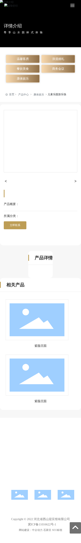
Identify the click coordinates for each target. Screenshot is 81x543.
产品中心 (23, 94)
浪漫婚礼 (58, 58)
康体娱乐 (23, 78)
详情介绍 (13, 25)
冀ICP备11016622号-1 (42, 524)
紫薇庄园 (40, 345)
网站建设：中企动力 (31, 530)
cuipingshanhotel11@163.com (40, 464)
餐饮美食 (23, 68)
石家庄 (47, 530)
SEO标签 (57, 530)
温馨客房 (23, 58)
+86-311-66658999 (40, 443)
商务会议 (58, 68)
